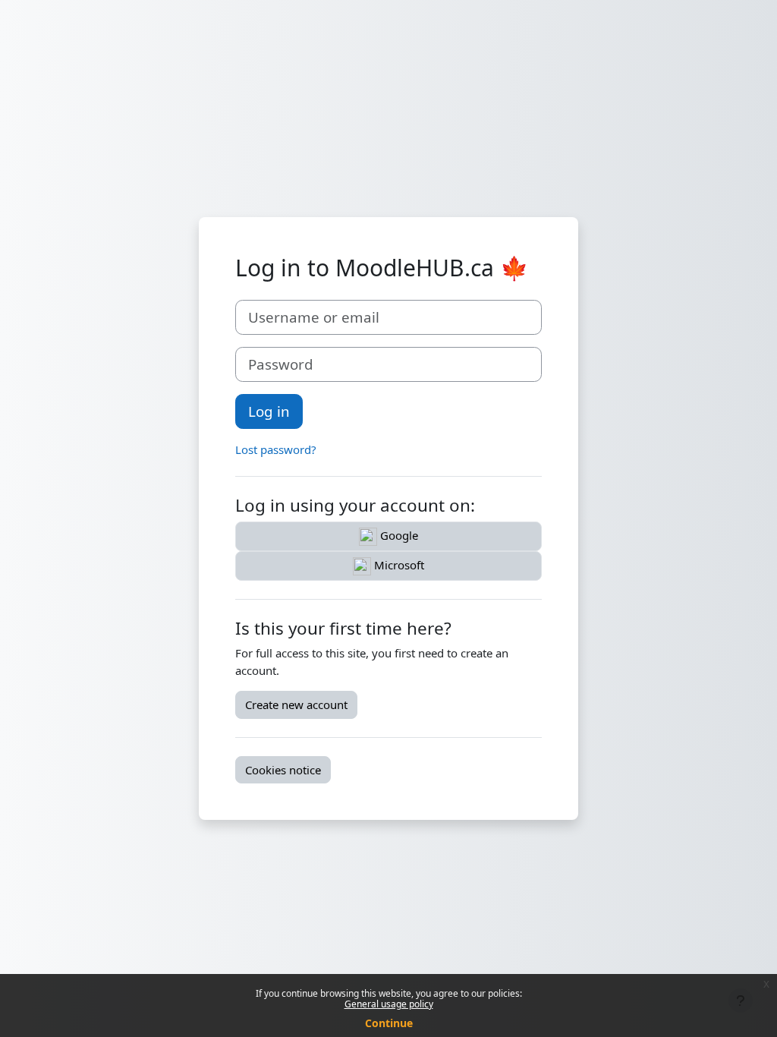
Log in (269, 411)
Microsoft (397, 564)
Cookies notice (283, 769)
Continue (389, 1023)
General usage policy (388, 1004)
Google (397, 535)
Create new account (296, 704)
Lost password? (275, 449)
